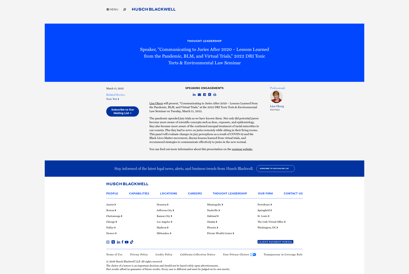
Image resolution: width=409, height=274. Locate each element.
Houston (162, 204)
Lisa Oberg (156, 103)
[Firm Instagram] (108, 242)
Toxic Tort (112, 99)
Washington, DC (267, 227)
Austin (110, 204)
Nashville (213, 210)
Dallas (110, 227)
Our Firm (265, 193)
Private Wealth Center (220, 233)
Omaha (211, 221)
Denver (110, 233)
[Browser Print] (214, 95)
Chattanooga (113, 216)
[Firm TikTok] (132, 242)
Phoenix (212, 227)
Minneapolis (214, 204)
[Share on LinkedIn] (194, 95)
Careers (195, 193)
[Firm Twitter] (114, 242)
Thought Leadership (204, 41)
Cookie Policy (164, 254)
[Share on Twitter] (209, 95)
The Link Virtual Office (271, 221)
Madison (162, 227)
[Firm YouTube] (127, 242)
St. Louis (263, 216)
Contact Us (293, 193)
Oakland (212, 216)
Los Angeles (164, 221)
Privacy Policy (139, 254)
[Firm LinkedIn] (119, 242)
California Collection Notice (197, 254)
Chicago (111, 221)
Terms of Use (114, 254)
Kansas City (164, 216)
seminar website (242, 149)
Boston (110, 210)
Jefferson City (165, 210)
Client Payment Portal (275, 242)
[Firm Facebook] (123, 242)
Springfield (264, 210)
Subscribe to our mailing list (274, 168)
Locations (168, 193)
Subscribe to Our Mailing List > (122, 111)
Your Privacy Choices (236, 254)
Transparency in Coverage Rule (283, 254)
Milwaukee (163, 233)
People (112, 193)
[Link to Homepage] (154, 10)
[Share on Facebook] (204, 95)
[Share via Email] (199, 95)
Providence (264, 204)
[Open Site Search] (124, 9)
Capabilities (139, 193)
